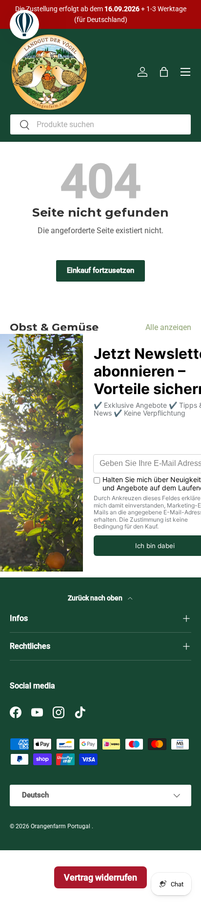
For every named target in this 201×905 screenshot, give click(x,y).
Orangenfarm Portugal (61, 826)
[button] (164, 72)
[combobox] (100, 124)
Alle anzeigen (168, 327)
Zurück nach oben (96, 598)
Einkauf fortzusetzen (100, 270)
